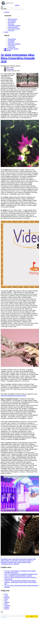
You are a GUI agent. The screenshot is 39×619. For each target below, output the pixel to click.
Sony (5, 600)
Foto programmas (13, 27)
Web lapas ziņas (12, 19)
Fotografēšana (12, 39)
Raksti (6, 32)
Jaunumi (6, 12)
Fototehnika (11, 40)
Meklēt (3, 9)
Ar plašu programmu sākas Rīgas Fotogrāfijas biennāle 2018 (18, 58)
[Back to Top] (2, 612)
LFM (5, 594)
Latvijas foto (11, 47)
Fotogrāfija (11, 42)
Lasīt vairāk (3, 617)
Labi (32, 616)
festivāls (6, 608)
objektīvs (7, 602)
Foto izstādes (11, 22)
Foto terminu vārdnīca (12, 48)
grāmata (6, 607)
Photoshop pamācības (14, 44)
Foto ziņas (11, 24)
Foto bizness (11, 45)
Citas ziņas (11, 30)
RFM (5, 604)
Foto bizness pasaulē (14, 28)
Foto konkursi (12, 20)
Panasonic (7, 605)
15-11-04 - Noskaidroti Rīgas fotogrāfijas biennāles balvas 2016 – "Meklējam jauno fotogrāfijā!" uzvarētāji (21, 574)
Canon (6, 595)
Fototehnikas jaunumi (14, 25)
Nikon (6, 599)
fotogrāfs (6, 597)
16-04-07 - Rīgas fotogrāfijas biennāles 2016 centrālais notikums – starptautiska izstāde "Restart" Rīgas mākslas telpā (20, 582)
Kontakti (8, 50)
